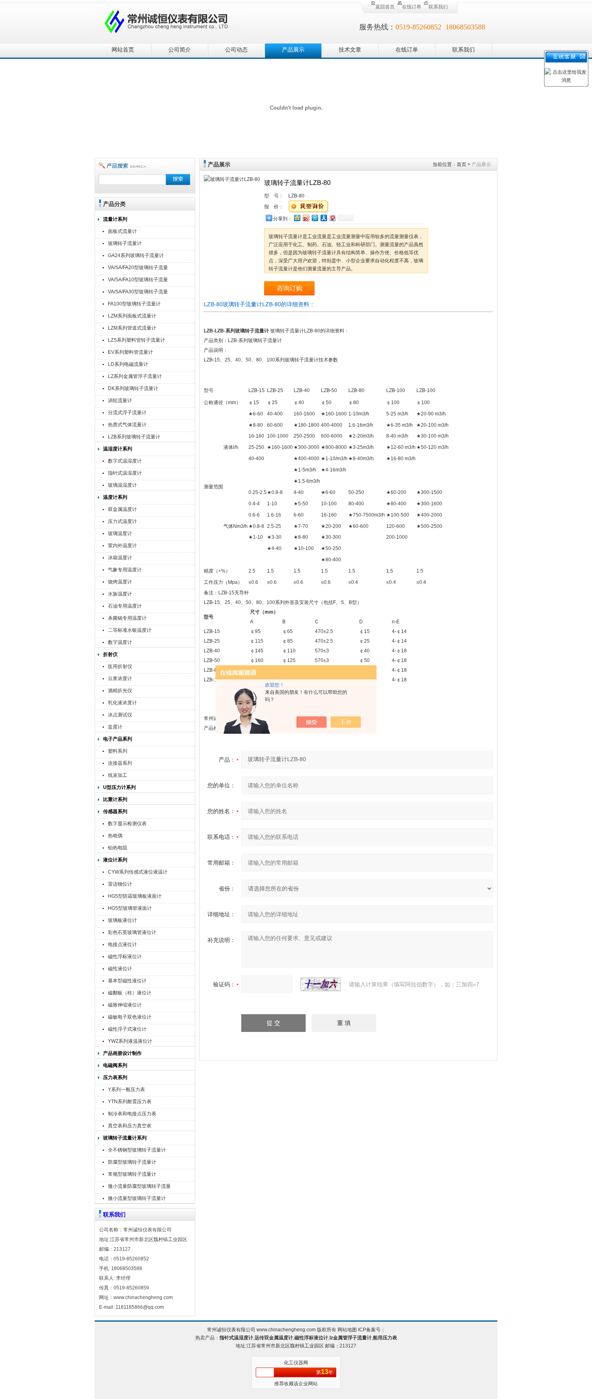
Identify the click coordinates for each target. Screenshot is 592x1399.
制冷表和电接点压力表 (132, 1114)
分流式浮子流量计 (127, 412)
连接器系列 (120, 763)
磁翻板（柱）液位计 (129, 993)
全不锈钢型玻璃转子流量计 (137, 1150)
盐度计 (115, 727)
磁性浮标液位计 (125, 956)
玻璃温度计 (120, 533)
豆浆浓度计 (120, 678)
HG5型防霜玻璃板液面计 (134, 896)
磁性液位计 (120, 968)
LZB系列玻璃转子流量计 (134, 437)
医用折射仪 (120, 666)
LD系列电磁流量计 (128, 364)
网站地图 (347, 1330)
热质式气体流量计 (127, 425)
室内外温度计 (122, 545)
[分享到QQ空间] (296, 218)
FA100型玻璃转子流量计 (134, 304)
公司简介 (179, 50)
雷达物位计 (120, 884)
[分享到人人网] (323, 218)
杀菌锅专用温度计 (127, 618)
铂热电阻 (117, 848)
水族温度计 (120, 594)
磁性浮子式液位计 (127, 1029)
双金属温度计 (122, 509)
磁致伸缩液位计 (125, 1005)
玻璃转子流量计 (125, 243)
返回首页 (385, 7)
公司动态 (236, 50)
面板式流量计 (122, 231)
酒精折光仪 (120, 690)
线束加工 (117, 775)
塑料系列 (117, 751)
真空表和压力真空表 (129, 1126)
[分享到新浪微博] (305, 218)
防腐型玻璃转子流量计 (132, 1162)
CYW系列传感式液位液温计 (138, 872)
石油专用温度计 (125, 606)
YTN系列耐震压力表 (129, 1101)
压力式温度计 (122, 521)
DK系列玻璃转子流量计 (133, 388)
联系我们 (438, 7)
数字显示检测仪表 (127, 823)
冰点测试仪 (120, 715)
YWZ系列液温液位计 (130, 1041)
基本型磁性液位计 (127, 981)
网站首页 (123, 50)
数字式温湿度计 (125, 461)
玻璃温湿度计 (122, 485)
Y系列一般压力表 (126, 1089)
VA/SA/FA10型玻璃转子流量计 (138, 280)
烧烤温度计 (120, 582)
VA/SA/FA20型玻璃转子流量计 (138, 268)
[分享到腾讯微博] (314, 218)
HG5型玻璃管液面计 (130, 908)
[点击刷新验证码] (320, 984)
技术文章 (350, 50)
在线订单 (411, 7)
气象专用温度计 (125, 570)
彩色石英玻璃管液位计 (132, 932)
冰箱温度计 (120, 557)
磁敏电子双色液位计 (129, 1017)
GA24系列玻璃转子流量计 (136, 255)
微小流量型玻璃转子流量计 (137, 1198)
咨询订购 (289, 288)
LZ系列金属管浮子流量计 (135, 376)
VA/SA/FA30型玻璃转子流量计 (138, 293)
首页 (461, 164)
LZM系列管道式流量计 (132, 328)
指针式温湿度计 (125, 473)
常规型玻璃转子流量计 (132, 1174)
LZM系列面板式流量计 (132, 316)
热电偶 (115, 836)
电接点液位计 (122, 944)
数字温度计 (120, 642)
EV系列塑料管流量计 (130, 352)
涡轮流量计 (120, 400)
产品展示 (293, 50)
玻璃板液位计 (122, 920)
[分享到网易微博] (332, 218)
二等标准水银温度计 (129, 630)
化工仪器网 (296, 1363)
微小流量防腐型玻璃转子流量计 (139, 1187)
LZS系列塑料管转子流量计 (136, 340)
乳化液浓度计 (122, 703)
